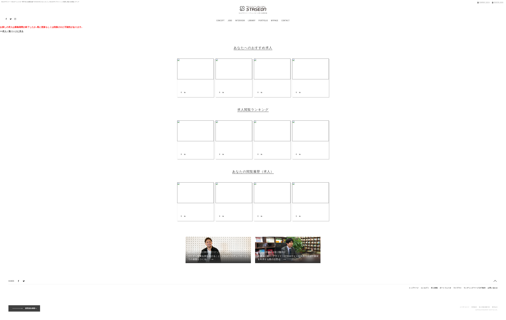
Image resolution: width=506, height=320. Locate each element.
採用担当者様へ (31, 308)
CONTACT (285, 20)
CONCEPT (220, 20)
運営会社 (495, 307)
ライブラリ (457, 288)
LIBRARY (251, 20)
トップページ (414, 288)
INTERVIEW (240, 20)
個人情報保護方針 (484, 307)
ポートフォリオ (445, 288)
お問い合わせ (493, 288)
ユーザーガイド (464, 307)
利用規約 (474, 307)
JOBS (230, 20)
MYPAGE (274, 20)
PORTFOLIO (263, 20)
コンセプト (425, 288)
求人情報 (434, 288)
